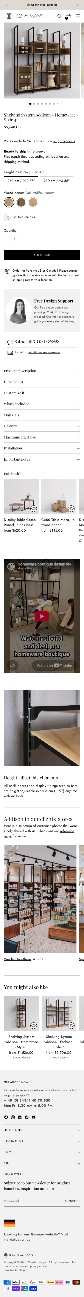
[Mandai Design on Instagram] (13, 1118)
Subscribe (72, 1201)
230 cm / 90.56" (57, 180)
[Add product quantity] (21, 239)
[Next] (77, 5)
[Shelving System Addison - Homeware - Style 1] (21, 1013)
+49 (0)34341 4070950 (42, 341)
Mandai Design (37, 1262)
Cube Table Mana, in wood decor (58, 522)
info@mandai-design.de (44, 352)
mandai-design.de (17, 1239)
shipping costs (64, 141)
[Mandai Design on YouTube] (34, 1118)
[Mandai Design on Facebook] (6, 1118)
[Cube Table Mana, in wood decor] (58, 496)
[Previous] (6, 5)
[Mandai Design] (24, 16)
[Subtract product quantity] (8, 239)
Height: (24, 171)
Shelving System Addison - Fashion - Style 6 (59, 1041)
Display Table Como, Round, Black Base (20, 522)
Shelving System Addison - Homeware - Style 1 (21, 1041)
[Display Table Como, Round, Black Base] (21, 496)
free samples (26, 217)
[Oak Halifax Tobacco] (21, 202)
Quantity (10, 230)
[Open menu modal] (77, 16)
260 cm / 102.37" (21, 180)
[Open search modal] (59, 16)
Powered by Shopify (16, 1270)
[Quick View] (33, 508)
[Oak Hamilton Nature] (33, 202)
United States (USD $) (21, 1255)
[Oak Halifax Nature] (9, 202)
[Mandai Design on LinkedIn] (20, 1118)
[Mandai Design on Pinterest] (27, 1118)
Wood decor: (29, 192)
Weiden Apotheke (17, 959)
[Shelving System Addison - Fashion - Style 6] (59, 1013)
